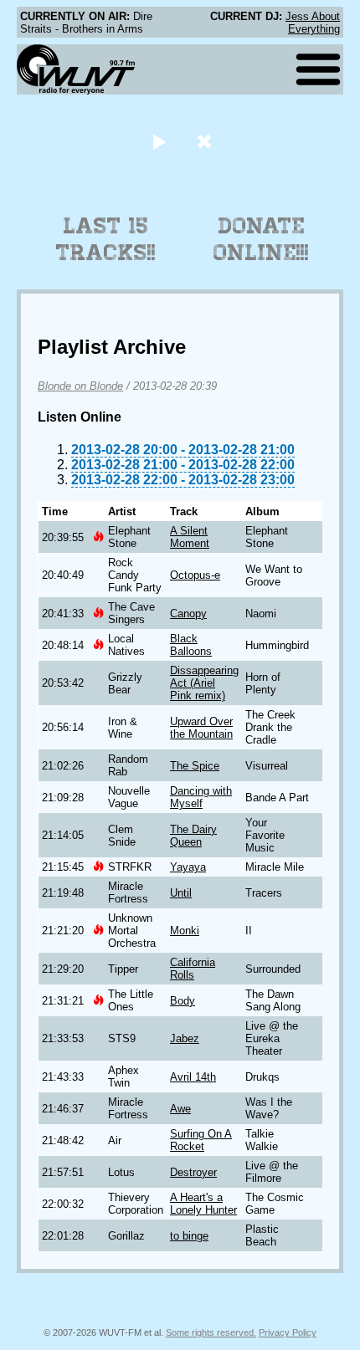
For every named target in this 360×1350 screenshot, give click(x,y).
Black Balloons (191, 644)
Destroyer (193, 1172)
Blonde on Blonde (80, 386)
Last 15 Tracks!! (106, 239)
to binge (189, 1236)
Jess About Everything (312, 22)
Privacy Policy (287, 1332)
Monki (184, 930)
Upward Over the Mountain (201, 727)
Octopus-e (195, 575)
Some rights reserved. (211, 1332)
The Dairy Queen (193, 835)
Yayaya (188, 867)
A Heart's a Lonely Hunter (203, 1203)
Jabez (184, 1038)
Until (181, 893)
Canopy (188, 613)
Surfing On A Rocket (201, 1140)
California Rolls (192, 968)
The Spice (194, 765)
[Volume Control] (206, 141)
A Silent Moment (189, 537)
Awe (180, 1108)
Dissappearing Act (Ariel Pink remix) (204, 683)
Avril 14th (193, 1077)
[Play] (158, 141)
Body (182, 1001)
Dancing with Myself (201, 797)
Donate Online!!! (261, 239)
